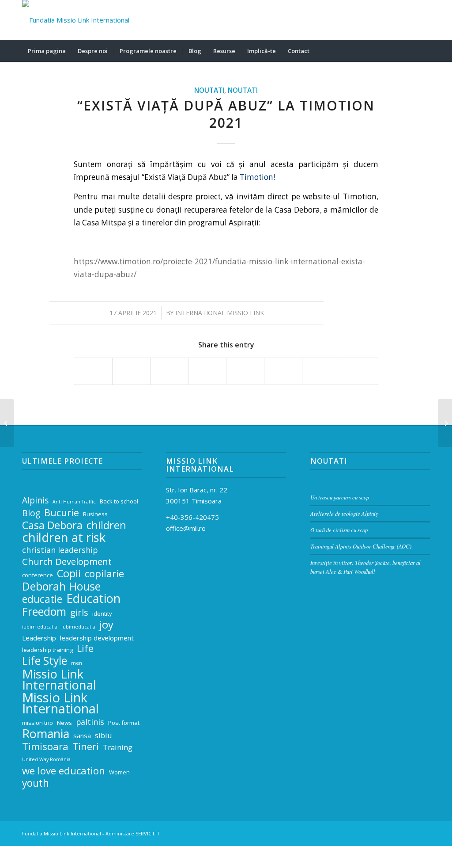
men (76, 663)
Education (93, 598)
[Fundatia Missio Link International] (75, 20)
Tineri (85, 746)
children (106, 525)
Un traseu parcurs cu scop (339, 497)
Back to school (119, 501)
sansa (82, 735)
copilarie (104, 573)
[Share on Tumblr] (245, 371)
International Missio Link (219, 313)
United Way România (46, 759)
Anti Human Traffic (74, 502)
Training (117, 747)
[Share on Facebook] (93, 371)
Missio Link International (59, 680)
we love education (63, 770)
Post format (123, 723)
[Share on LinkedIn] (207, 371)
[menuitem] (47, 51)
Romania (45, 733)
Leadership (39, 637)
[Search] (424, 51)
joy (106, 624)
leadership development (97, 637)
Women (119, 772)
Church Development (67, 561)
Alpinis (35, 500)
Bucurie (61, 512)
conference (37, 575)
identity (102, 613)
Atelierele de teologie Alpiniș (344, 513)
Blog (31, 513)
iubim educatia (39, 627)
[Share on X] (131, 371)
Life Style (44, 661)
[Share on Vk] (283, 371)
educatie (42, 599)
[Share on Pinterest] (169, 371)
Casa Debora (52, 525)
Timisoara (45, 746)
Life (85, 648)
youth (35, 783)
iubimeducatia (78, 627)
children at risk (63, 537)
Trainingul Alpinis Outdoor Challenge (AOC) (360, 546)
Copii (69, 573)
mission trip (37, 723)
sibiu (103, 735)
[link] (256, 177)
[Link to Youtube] (423, 20)
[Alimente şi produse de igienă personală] (7, 423)
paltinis (90, 721)
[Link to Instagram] (410, 20)
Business (95, 514)
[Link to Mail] (383, 20)
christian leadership (60, 550)
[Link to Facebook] (396, 20)
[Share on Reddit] (321, 371)
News (64, 723)
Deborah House (61, 586)
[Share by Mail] (359, 371)
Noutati (209, 90)
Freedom (44, 611)
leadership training (47, 650)
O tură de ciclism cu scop (339, 530)
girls (79, 612)
